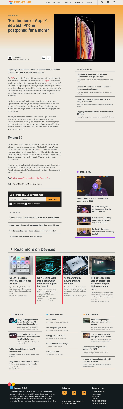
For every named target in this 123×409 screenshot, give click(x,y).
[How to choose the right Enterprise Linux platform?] (86, 337)
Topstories (57, 2)
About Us (95, 396)
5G (40, 149)
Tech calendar (56, 314)
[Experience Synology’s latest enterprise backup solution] (86, 324)
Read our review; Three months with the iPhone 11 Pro (30, 178)
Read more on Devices (34, 249)
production (38, 184)
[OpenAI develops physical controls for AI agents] (21, 265)
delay (19, 184)
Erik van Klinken (40, 299)
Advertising (96, 394)
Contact (95, 399)
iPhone (24, 184)
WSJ (12, 78)
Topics (66, 2)
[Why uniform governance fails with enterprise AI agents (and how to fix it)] (13, 324)
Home (48, 2)
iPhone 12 (31, 184)
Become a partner (98, 392)
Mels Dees (12, 296)
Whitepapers (92, 314)
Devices (16, 15)
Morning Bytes (18, 203)
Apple (47, 80)
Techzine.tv (85, 172)
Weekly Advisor (34, 203)
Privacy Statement (99, 403)
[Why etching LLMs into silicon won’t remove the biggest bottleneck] (48, 265)
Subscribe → (53, 199)
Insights (78, 2)
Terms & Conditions (99, 401)
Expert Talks (18, 314)
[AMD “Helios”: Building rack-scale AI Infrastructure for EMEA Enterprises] (13, 339)
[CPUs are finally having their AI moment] (75, 265)
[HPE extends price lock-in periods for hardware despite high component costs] (102, 265)
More (89, 2)
